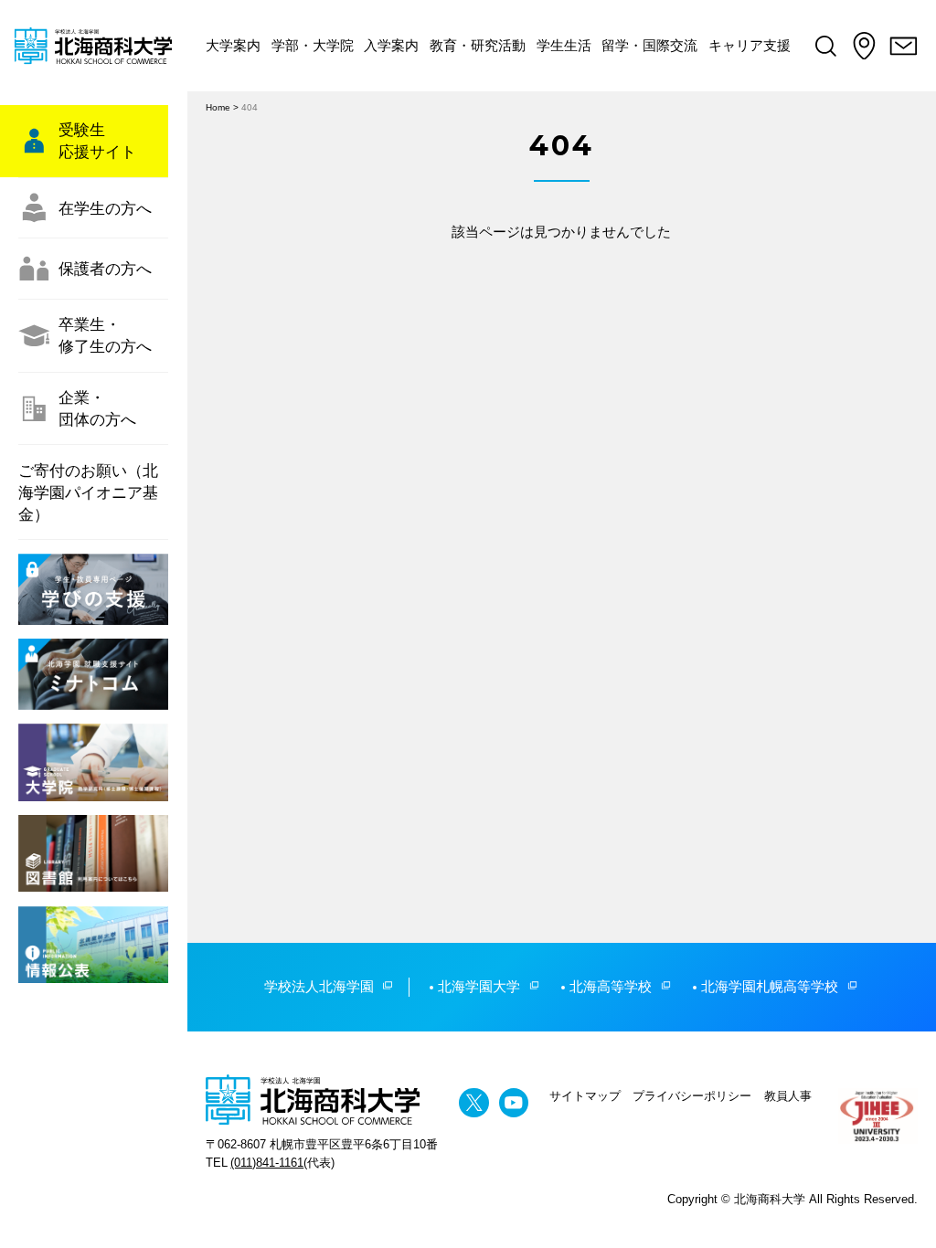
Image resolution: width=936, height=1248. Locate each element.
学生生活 (564, 45)
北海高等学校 (610, 986)
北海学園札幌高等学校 (769, 986)
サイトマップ (585, 1096)
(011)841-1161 (266, 1162)
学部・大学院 (312, 45)
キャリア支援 (749, 45)
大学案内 (233, 45)
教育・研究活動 (478, 45)
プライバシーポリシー (692, 1096)
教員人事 (788, 1096)
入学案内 (391, 45)
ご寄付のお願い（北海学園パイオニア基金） (88, 492)
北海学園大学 (479, 986)
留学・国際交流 (649, 45)
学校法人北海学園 (319, 986)
